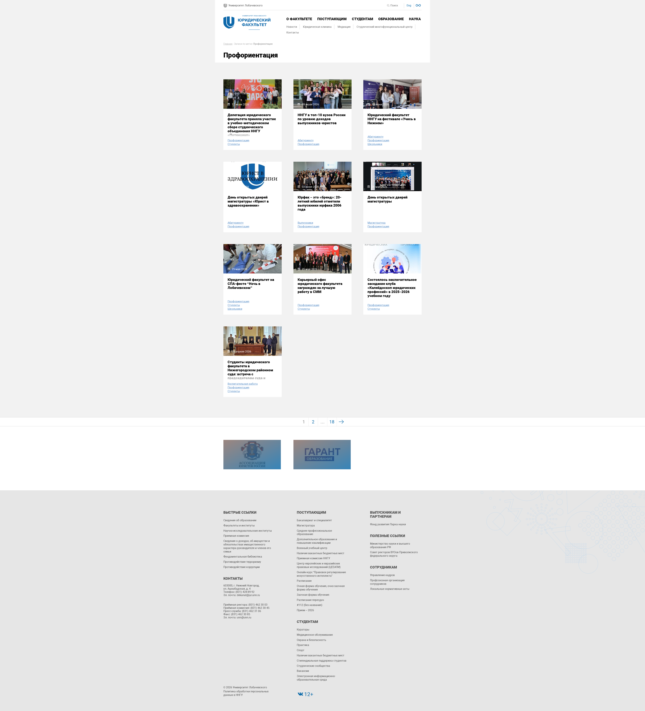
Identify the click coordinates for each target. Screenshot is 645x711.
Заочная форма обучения (313, 594)
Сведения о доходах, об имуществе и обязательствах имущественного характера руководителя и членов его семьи (247, 546)
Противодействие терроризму (242, 561)
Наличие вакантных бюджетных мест (320, 553)
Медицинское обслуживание (315, 634)
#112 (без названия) (309, 605)
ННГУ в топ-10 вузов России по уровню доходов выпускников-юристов (322, 119)
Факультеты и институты (239, 525)
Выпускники (305, 222)
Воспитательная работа (243, 383)
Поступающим (332, 19)
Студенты (234, 144)
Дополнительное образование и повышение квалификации (317, 541)
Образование (391, 19)
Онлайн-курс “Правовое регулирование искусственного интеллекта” (321, 574)
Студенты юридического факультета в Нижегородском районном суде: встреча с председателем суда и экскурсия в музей (250, 372)
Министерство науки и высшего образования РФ (390, 545)
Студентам (362, 19)
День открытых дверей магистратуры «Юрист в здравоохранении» (248, 201)
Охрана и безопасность (311, 640)
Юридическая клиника (317, 26)
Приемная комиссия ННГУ (313, 558)
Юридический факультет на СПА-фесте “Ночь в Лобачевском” (251, 284)
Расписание (304, 580)
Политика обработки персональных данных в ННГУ (246, 693)
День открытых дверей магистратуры (387, 199)
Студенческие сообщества (313, 665)
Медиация (344, 26)
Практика (303, 645)
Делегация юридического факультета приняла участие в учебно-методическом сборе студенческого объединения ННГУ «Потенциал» (252, 125)
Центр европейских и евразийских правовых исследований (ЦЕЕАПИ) (319, 565)
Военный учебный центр (312, 548)
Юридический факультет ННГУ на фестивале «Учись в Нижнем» (392, 119)
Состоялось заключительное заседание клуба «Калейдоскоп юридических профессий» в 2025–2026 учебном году (392, 288)
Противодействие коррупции (241, 567)
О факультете (299, 19)
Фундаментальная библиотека (242, 556)
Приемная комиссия (236, 535)
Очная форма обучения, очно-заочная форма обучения (321, 587)
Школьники (375, 144)
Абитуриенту (306, 140)
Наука (415, 19)
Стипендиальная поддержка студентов (321, 660)
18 (331, 421)
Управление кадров (382, 575)
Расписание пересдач (310, 600)
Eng (409, 5)
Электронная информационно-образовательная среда (316, 678)
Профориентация (238, 140)
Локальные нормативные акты (389, 588)
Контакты (292, 32)
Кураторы (303, 629)
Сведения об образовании (239, 520)
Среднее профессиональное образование (314, 532)
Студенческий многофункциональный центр (385, 26)
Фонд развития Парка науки (388, 524)
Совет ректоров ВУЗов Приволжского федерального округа (394, 554)
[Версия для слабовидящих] (418, 5)
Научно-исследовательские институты (247, 530)
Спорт (300, 650)
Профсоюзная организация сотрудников (387, 582)
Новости (291, 26)
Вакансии (303, 671)
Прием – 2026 (305, 610)
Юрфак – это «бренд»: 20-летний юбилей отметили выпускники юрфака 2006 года (319, 203)
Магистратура (376, 222)
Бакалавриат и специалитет (314, 520)
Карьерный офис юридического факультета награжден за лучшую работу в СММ (320, 286)
